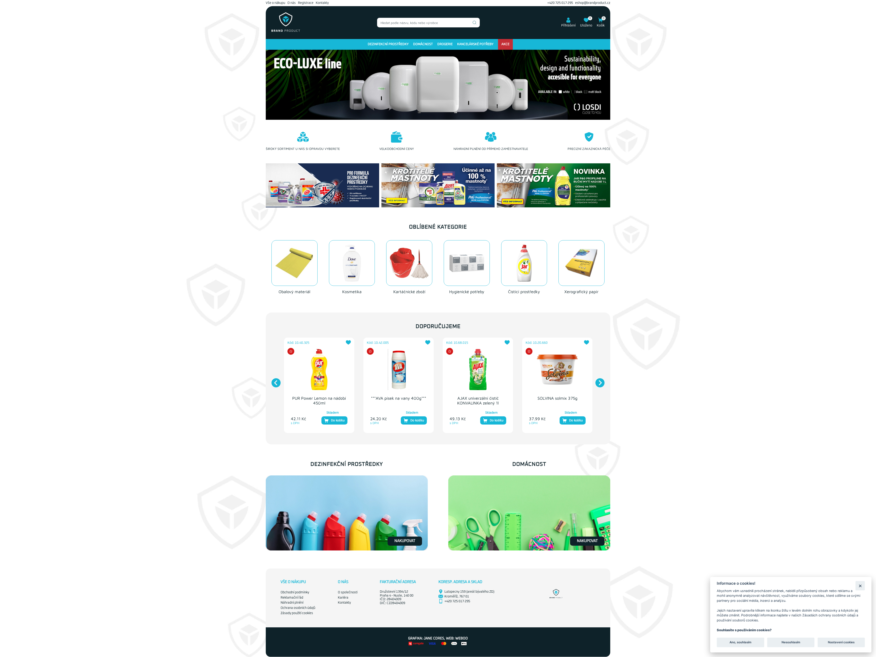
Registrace (305, 3)
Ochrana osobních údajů (298, 608)
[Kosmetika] (352, 263)
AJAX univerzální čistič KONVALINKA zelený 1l (478, 401)
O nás (291, 3)
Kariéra (343, 597)
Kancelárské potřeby (475, 44)
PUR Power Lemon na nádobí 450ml (319, 401)
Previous (273, 380)
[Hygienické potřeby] (467, 263)
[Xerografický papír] (581, 263)
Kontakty (322, 3)
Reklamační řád (292, 597)
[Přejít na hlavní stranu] (285, 30)
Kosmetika (352, 291)
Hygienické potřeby (466, 291)
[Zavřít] (860, 585)
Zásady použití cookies (297, 613)
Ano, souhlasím (740, 642)
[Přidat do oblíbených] (348, 342)
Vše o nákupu (275, 3)
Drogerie (445, 44)
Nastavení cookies (841, 642)
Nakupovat (404, 541)
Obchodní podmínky (295, 592)
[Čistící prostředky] (524, 263)
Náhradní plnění (292, 602)
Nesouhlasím (790, 642)
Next (597, 380)
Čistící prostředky (524, 291)
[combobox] (428, 22)
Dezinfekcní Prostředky (388, 44)
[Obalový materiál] (294, 263)
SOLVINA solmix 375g (557, 398)
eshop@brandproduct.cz (592, 3)
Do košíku (338, 420)
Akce (505, 44)
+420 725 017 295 (560, 3)
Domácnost (423, 44)
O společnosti (347, 592)
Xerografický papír (581, 291)
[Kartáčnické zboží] (409, 263)
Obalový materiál (294, 291)
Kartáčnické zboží (409, 291)
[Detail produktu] (319, 369)
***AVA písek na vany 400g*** (398, 398)
